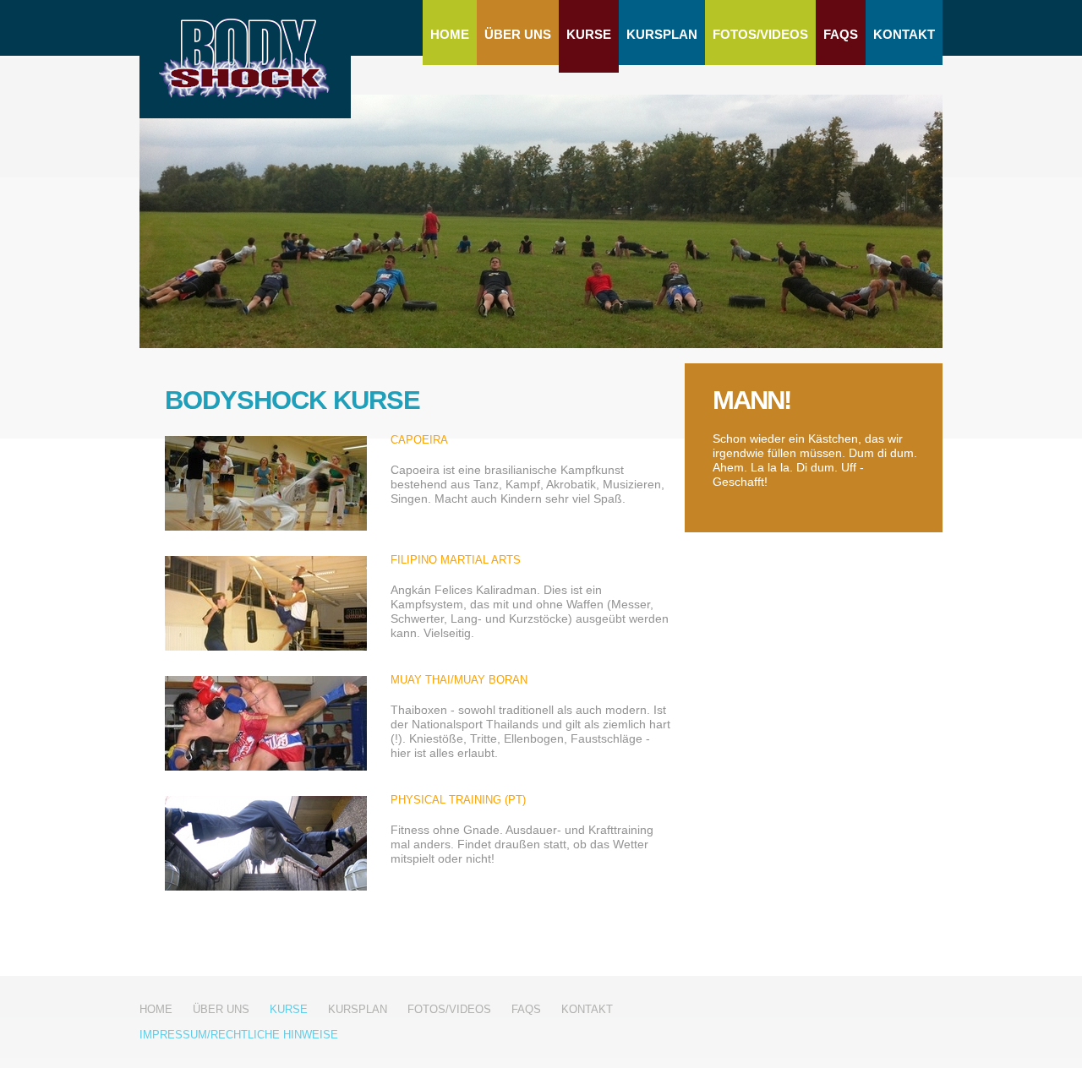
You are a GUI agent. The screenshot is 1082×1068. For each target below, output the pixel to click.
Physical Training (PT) (458, 799)
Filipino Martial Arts (456, 559)
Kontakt (904, 34)
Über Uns (517, 34)
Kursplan (661, 34)
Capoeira (419, 439)
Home (449, 34)
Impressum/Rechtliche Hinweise (238, 1034)
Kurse (588, 34)
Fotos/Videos (760, 34)
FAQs (840, 34)
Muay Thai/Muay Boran (459, 679)
